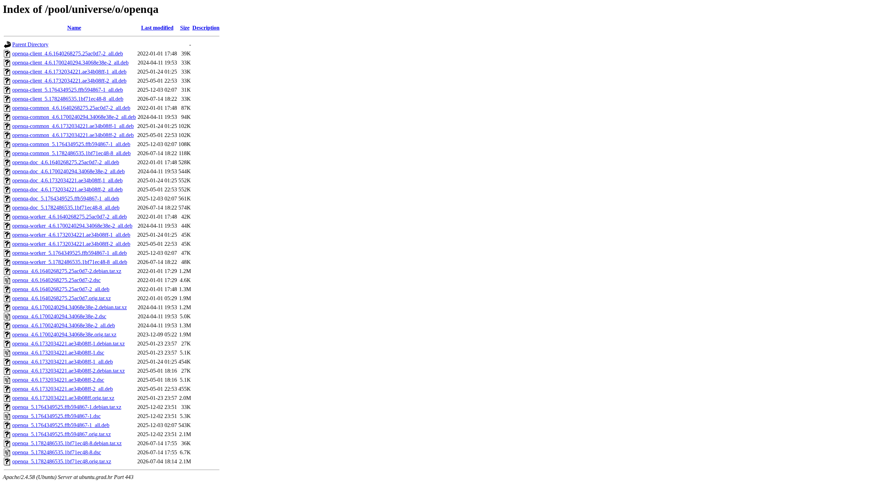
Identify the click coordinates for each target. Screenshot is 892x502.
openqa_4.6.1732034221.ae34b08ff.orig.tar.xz (63, 398)
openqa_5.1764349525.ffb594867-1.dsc (56, 416)
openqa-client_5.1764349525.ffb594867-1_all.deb (67, 90)
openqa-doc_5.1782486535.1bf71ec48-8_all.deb (66, 208)
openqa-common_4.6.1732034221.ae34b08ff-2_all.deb (73, 135)
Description (206, 28)
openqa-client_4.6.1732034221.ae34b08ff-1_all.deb (69, 72)
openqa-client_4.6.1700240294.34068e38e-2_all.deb (70, 63)
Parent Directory (30, 44)
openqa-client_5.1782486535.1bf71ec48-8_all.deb (67, 99)
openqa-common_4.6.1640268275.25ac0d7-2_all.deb (71, 108)
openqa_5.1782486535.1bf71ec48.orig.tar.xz (61, 461)
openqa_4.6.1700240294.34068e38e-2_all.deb (63, 325)
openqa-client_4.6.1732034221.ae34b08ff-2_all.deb (69, 81)
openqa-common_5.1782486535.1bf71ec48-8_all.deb (71, 153)
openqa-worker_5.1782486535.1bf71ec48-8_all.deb (69, 262)
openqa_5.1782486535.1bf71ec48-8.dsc (56, 452)
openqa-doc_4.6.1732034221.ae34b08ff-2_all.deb (67, 189)
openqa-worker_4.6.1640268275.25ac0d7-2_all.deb (69, 217)
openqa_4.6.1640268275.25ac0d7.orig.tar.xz (61, 298)
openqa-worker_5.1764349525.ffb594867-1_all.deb (69, 253)
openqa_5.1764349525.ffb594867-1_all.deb (60, 425)
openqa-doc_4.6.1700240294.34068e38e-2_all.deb (68, 171)
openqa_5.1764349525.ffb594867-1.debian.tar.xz (66, 407)
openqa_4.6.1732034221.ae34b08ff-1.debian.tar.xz (68, 344)
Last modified (157, 28)
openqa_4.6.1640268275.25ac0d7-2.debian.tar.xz (66, 271)
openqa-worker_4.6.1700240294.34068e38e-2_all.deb (72, 226)
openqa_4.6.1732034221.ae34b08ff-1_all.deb (62, 362)
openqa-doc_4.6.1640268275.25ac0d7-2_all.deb (65, 162)
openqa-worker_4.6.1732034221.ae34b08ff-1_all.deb (71, 235)
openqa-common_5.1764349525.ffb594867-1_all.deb (71, 144)
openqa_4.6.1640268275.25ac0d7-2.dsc (56, 280)
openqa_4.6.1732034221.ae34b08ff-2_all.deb (62, 389)
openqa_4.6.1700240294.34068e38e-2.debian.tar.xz (69, 307)
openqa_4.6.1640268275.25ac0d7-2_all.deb (60, 289)
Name (74, 28)
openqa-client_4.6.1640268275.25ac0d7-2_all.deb (67, 53)
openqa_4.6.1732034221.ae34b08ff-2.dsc (58, 380)
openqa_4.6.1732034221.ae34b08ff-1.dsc (58, 353)
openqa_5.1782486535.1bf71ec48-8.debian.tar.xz (67, 443)
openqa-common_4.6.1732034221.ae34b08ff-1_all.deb (73, 126)
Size (185, 28)
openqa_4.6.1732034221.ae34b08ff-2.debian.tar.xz (68, 371)
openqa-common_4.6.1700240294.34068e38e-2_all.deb (74, 117)
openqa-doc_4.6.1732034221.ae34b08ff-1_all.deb (67, 180)
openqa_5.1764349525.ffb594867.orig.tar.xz (61, 434)
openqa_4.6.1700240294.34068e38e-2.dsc (59, 316)
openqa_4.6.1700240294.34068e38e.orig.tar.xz (64, 334)
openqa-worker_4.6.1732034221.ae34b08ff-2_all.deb (71, 244)
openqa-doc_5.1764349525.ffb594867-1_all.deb (65, 198)
